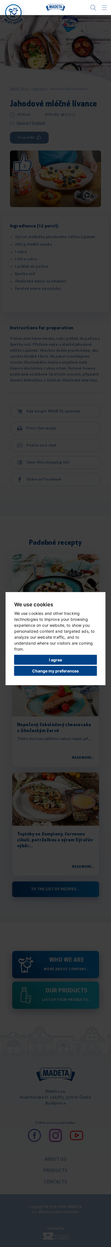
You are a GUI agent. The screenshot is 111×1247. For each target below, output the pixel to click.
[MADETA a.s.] (55, 8)
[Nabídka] (13, 12)
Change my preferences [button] (55, 670)
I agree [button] (55, 659)
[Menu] (104, 7)
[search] (93, 8)
